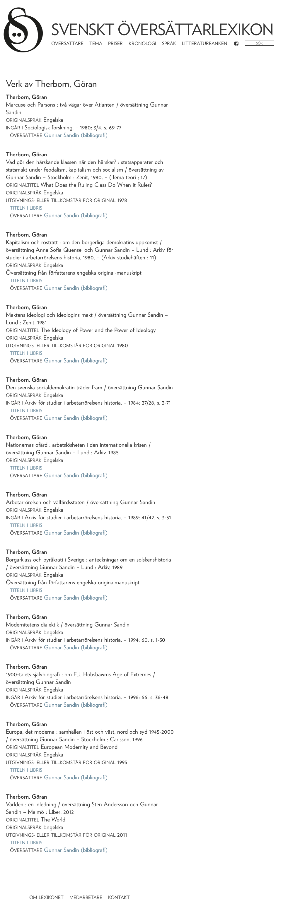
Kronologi (142, 43)
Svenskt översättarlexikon (162, 29)
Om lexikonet (46, 897)
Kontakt (119, 897)
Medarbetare (85, 897)
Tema (95, 43)
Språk (169, 43)
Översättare (67, 43)
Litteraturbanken (204, 43)
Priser (115, 43)
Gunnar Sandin (61, 134)
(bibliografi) (94, 134)
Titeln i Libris (26, 208)
